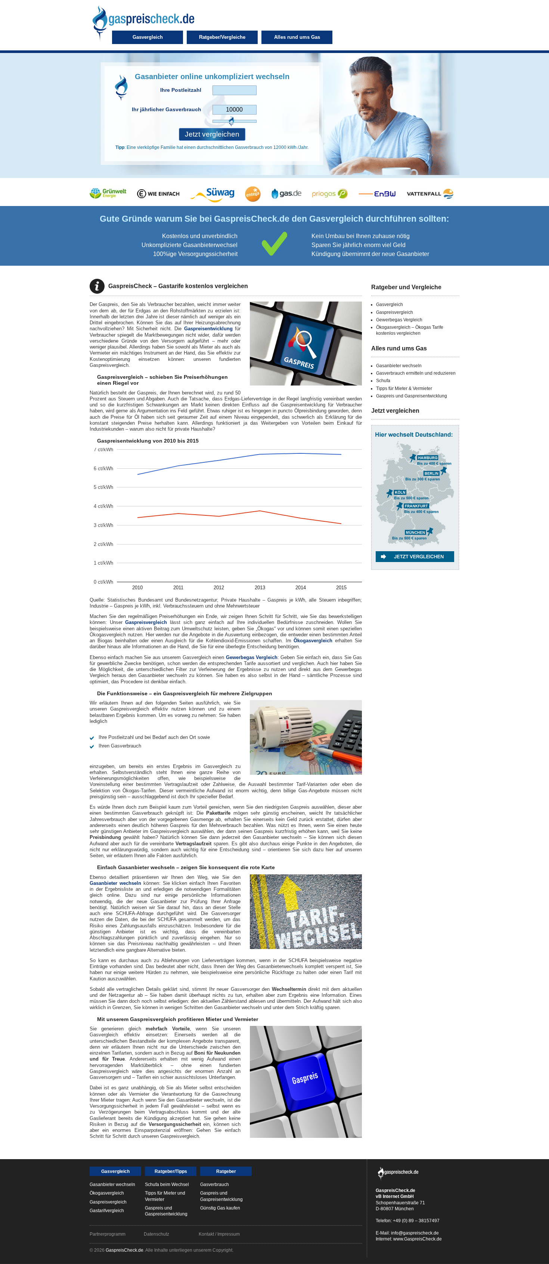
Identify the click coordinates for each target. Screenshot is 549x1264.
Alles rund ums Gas (297, 37)
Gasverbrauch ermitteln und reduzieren (416, 373)
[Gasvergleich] (415, 577)
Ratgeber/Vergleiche (222, 37)
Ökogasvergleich (313, 640)
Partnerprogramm (107, 1234)
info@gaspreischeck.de (415, 1233)
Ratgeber (226, 1171)
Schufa (383, 380)
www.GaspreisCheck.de (417, 1239)
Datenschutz (156, 1234)
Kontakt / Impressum (219, 1234)
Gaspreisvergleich (146, 622)
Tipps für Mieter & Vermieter (404, 388)
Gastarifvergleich (107, 1210)
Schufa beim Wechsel (167, 1184)
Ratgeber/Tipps (171, 1171)
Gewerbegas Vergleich (251, 657)
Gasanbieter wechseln (115, 883)
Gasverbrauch (214, 1184)
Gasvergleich (148, 37)
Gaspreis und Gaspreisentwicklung (411, 396)
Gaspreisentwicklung (208, 328)
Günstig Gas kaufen (220, 1208)
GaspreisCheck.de (124, 1250)
